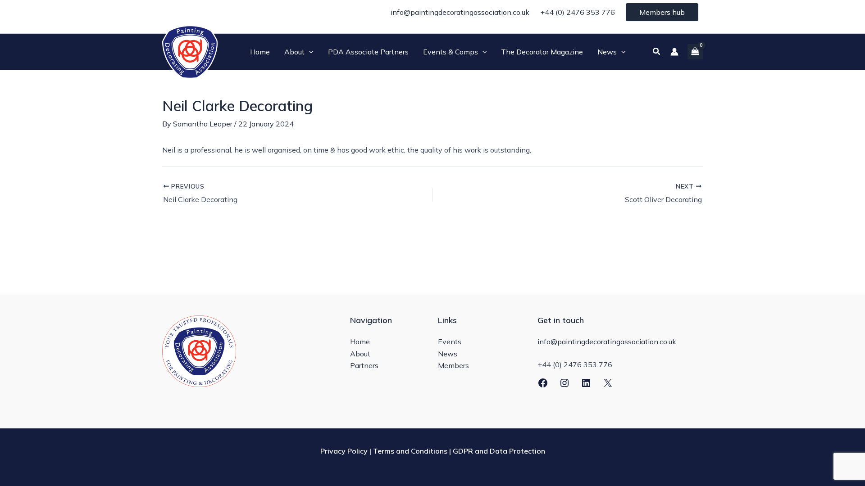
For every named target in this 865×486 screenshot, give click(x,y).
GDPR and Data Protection (499, 450)
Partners (364, 365)
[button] (309, 52)
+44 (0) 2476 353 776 (577, 12)
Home (360, 341)
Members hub (662, 12)
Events (449, 341)
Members (453, 365)
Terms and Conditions (410, 450)
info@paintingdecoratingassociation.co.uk (460, 12)
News (447, 353)
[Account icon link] (674, 52)
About (360, 353)
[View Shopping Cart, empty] (695, 51)
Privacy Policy (344, 450)
